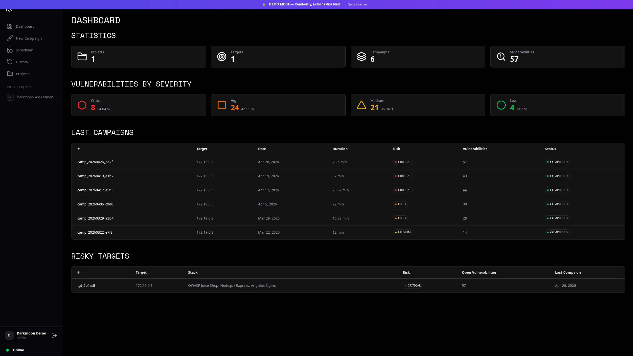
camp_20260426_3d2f (95, 161)
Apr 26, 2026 (268, 161)
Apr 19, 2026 (268, 176)
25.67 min (341, 190)
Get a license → (359, 4)
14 (465, 232)
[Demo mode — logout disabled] (54, 335)
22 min (338, 204)
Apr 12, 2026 (268, 190)
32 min (338, 176)
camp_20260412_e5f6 (95, 190)
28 (465, 218)
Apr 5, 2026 (267, 204)
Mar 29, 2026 (269, 218)
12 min (338, 232)
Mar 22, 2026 (269, 232)
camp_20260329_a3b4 (95, 218)
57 (465, 161)
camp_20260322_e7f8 (95, 232)
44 (465, 190)
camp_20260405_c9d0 (95, 204)
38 (465, 204)
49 (465, 176)
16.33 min (341, 218)
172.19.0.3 (205, 161)
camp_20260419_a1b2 (95, 176)
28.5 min (340, 161)
